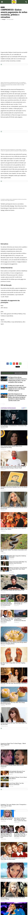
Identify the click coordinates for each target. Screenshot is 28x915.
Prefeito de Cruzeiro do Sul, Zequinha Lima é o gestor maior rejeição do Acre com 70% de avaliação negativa (17, 388)
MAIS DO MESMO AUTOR (20, 373)
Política (2, 7)
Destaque (2, 380)
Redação (4, 19)
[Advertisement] (14, 46)
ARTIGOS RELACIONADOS (8, 373)
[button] (26, 2)
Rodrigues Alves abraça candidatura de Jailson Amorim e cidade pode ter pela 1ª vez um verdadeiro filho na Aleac (17, 379)
